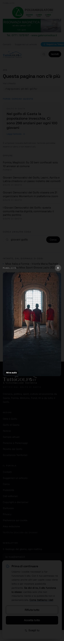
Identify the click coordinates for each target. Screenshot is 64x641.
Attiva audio (11, 372)
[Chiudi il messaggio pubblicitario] (58, 268)
